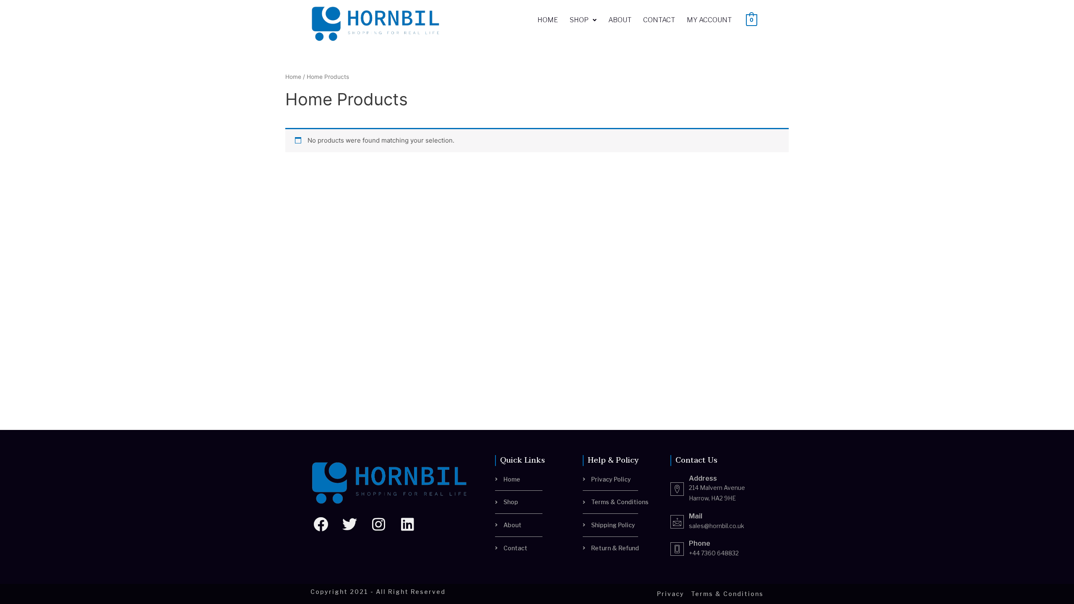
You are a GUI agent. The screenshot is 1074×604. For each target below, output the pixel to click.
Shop (579, 20)
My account (709, 20)
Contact (659, 20)
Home (547, 20)
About (619, 20)
